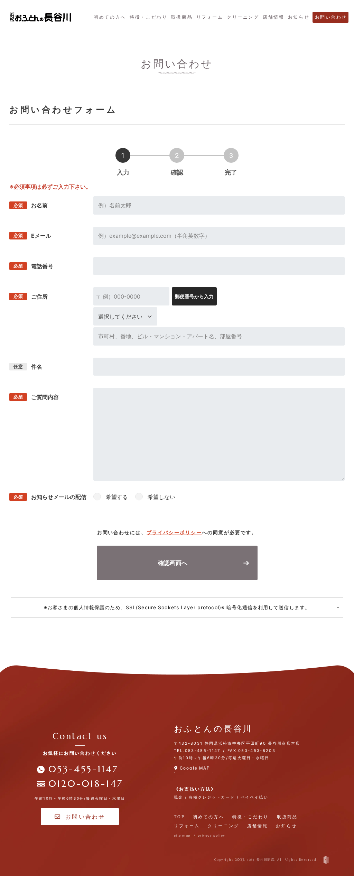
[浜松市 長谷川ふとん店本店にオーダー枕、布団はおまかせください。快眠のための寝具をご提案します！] (40, 17)
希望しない (161, 496)
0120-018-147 (85, 784)
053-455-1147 (83, 769)
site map (182, 835)
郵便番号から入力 (194, 296)
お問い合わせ (85, 816)
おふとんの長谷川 (213, 728)
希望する (117, 496)
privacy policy (211, 835)
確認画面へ (172, 562)
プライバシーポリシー (174, 532)
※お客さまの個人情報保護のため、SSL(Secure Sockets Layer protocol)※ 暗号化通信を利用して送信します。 (177, 607)
